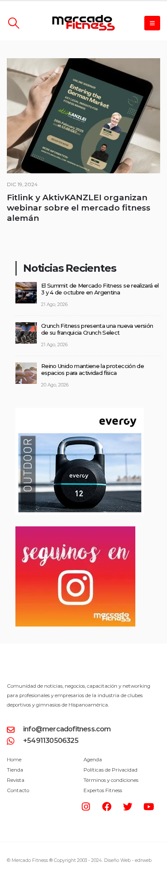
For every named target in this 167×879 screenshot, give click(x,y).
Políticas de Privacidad (110, 770)
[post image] (83, 115)
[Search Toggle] (13, 23)
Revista (15, 780)
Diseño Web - (128, 860)
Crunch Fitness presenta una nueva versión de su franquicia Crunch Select (97, 329)
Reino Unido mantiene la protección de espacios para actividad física (92, 369)
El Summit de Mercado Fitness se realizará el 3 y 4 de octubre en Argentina (99, 289)
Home (14, 760)
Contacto (18, 790)
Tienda (15, 770)
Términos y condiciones (111, 780)
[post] (26, 291)
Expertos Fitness (103, 790)
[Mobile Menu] (152, 23)
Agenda (93, 760)
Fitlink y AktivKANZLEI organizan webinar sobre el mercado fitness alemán (78, 208)
